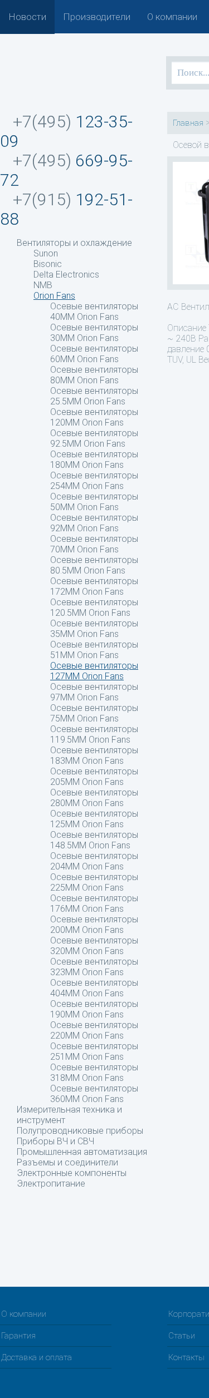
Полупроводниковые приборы (80, 1130)
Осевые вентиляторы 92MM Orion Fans (94, 522)
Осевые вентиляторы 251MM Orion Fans (94, 1051)
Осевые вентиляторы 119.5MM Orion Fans (94, 734)
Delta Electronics (66, 274)
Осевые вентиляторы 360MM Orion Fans (94, 1093)
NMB (42, 285)
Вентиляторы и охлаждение (74, 243)
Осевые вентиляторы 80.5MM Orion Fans (94, 565)
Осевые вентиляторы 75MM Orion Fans (94, 713)
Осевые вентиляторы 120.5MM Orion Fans (94, 607)
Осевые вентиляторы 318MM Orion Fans (94, 1072)
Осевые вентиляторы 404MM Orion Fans (94, 988)
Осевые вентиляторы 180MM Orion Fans (94, 459)
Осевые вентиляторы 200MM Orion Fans (94, 924)
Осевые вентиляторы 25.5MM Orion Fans (94, 396)
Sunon (45, 253)
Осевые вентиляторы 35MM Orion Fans (94, 628)
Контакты (186, 1357)
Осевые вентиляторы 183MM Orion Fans (94, 755)
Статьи (181, 1336)
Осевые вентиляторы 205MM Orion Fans (94, 776)
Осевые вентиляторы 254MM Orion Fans (94, 480)
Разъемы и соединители (67, 1162)
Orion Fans (54, 295)
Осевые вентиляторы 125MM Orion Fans (94, 818)
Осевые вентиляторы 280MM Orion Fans (94, 797)
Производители (96, 16)
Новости (27, 16)
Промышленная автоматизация (82, 1152)
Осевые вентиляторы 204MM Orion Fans (94, 861)
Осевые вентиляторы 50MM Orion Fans (94, 501)
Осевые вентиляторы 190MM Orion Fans (94, 1009)
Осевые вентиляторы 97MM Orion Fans (94, 692)
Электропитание (51, 1183)
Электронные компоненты (72, 1173)
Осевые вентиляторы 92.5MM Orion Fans (94, 438)
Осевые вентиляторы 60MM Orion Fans (94, 353)
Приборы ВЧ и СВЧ (55, 1141)
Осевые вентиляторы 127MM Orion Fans (94, 670)
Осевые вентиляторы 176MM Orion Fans (94, 903)
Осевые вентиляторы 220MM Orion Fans (94, 1030)
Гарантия (18, 1336)
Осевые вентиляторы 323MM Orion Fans (94, 966)
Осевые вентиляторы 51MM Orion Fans (94, 649)
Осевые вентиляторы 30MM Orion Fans (94, 332)
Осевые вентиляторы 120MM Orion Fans (94, 417)
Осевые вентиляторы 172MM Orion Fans (94, 586)
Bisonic (47, 264)
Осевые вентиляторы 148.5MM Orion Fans (94, 840)
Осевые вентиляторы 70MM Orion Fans (94, 544)
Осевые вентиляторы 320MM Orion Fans (94, 945)
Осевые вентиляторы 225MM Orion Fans (94, 882)
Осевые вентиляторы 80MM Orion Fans (94, 375)
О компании (172, 16)
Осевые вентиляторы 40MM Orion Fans (94, 311)
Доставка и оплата (36, 1357)
